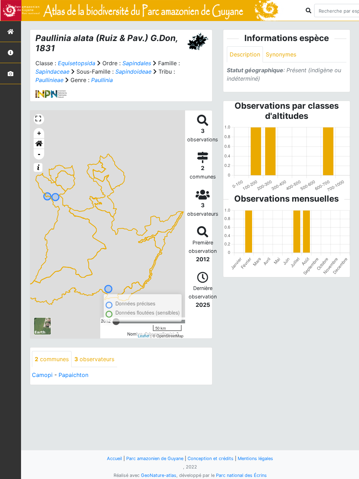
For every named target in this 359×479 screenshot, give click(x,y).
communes (52, 359)
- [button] (39, 154)
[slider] (116, 321)
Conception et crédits (210, 458)
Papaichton (73, 374)
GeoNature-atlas (158, 475)
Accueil (114, 458)
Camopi (42, 374)
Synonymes (281, 54)
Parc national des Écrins (241, 475)
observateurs (94, 359)
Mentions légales (255, 458)
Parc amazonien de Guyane (154, 458)
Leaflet (143, 335)
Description (245, 54)
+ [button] (39, 133)
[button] (39, 144)
